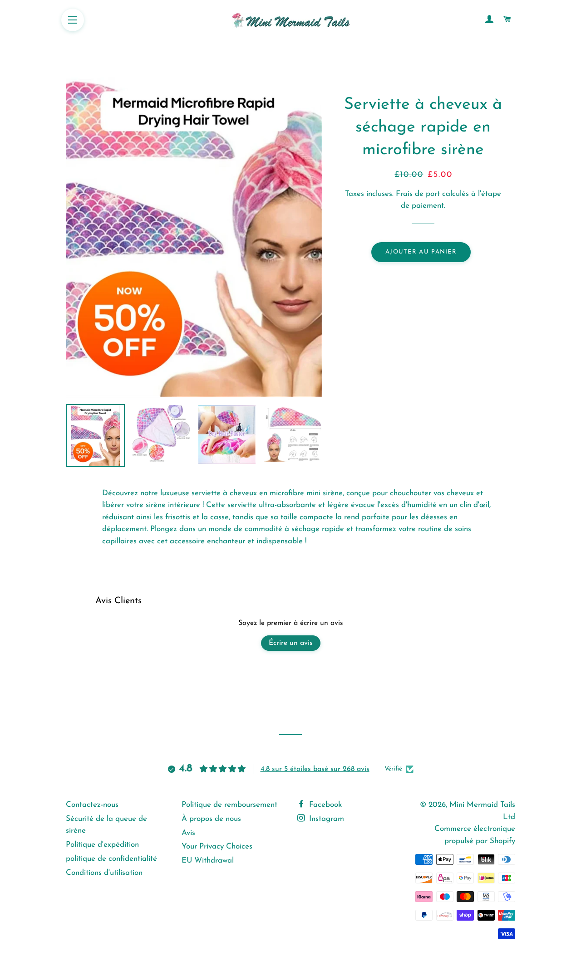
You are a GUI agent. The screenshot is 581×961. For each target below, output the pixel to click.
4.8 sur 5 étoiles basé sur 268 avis (315, 769)
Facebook (324, 805)
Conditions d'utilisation (104, 873)
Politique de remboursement (229, 805)
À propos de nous (211, 819)
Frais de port (418, 194)
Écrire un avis (291, 643)
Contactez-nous (92, 805)
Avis (188, 833)
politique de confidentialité (111, 859)
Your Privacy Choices (217, 846)
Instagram (325, 819)
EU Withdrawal (208, 860)
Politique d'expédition (102, 845)
